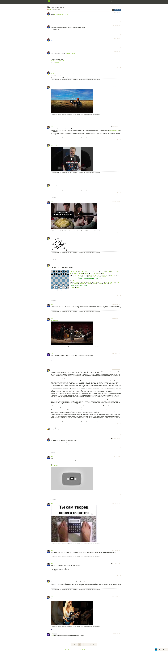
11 (90, 644)
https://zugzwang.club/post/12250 (61, 14)
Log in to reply (118, 9)
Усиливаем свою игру (70, 53)
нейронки (57, 62)
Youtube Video (55, 88)
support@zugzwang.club (84, 649)
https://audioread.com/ (114, 130)
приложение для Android (100, 649)
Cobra (52, 353)
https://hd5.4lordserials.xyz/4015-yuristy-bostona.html (62, 73)
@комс (52, 635)
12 (93, 644)
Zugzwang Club (67, 649)
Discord (92, 649)
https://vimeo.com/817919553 (57, 60)
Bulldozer (52, 428)
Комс (52, 12)
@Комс (55, 633)
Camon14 (50, 9)
